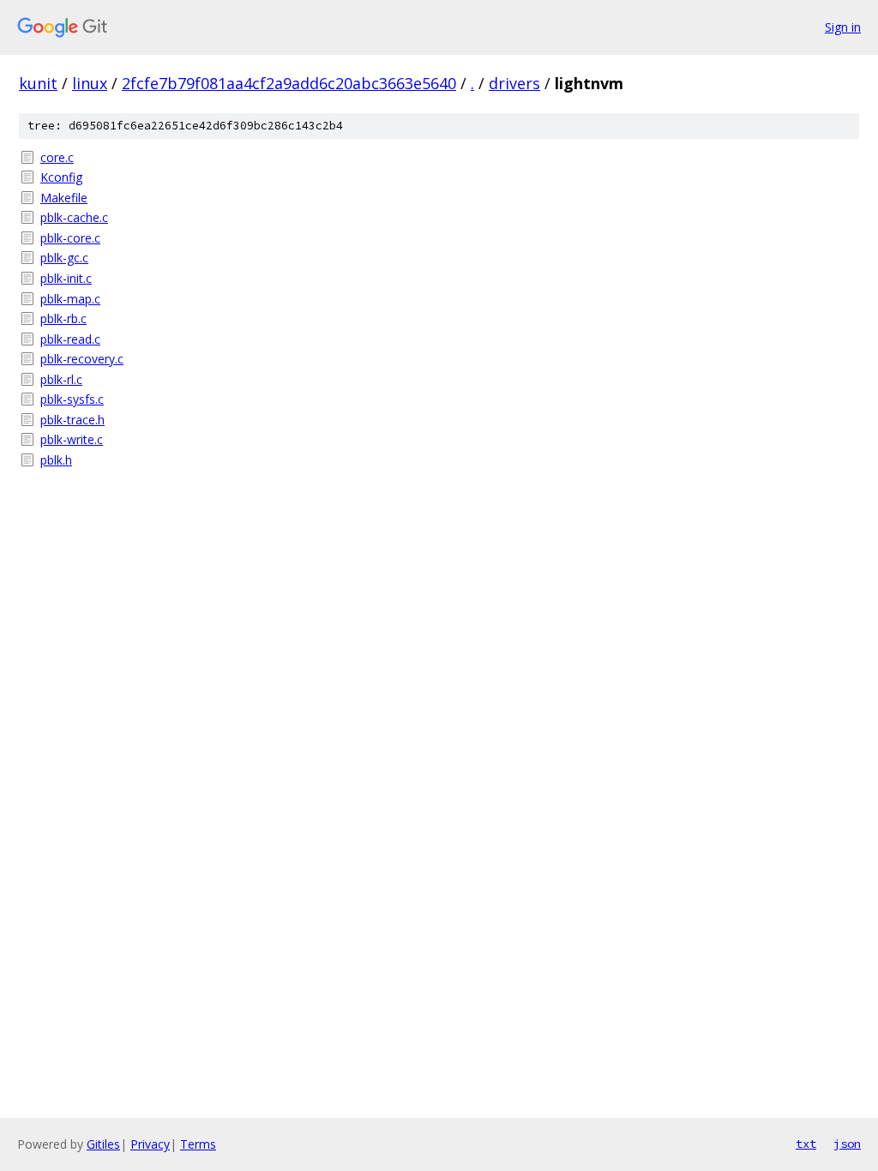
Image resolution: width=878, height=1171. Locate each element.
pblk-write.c (71, 439)
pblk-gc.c (64, 257)
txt (806, 1143)
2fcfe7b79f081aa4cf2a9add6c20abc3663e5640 (289, 83)
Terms (198, 1144)
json (847, 1143)
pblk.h (56, 460)
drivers (514, 83)
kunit (38, 83)
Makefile (63, 197)
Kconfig (61, 177)
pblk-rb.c (63, 318)
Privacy (150, 1144)
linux (89, 83)
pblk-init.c (66, 278)
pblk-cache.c (74, 217)
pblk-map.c (70, 299)
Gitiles (103, 1144)
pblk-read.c (70, 339)
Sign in (843, 27)
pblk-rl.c (61, 379)
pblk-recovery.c (81, 359)
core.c (57, 157)
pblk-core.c (70, 238)
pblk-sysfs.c (72, 399)
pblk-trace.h (72, 419)
